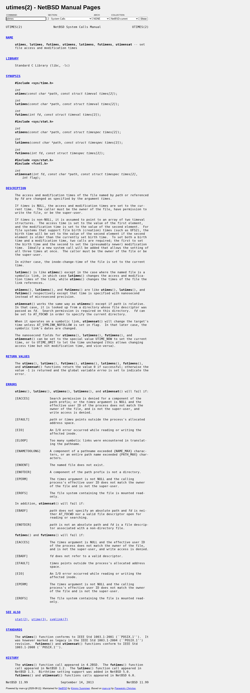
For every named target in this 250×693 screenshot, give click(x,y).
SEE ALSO (13, 612)
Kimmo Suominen (80, 688)
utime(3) (38, 619)
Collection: (118, 15)
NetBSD (62, 688)
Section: (53, 15)
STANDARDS (14, 629)
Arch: (98, 15)
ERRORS (11, 384)
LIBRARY (12, 58)
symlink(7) (59, 619)
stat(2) (21, 619)
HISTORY (12, 658)
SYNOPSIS (13, 76)
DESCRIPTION (16, 188)
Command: (13, 15)
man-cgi (106, 688)
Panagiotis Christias (125, 688)
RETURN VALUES (18, 356)
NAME (9, 37)
